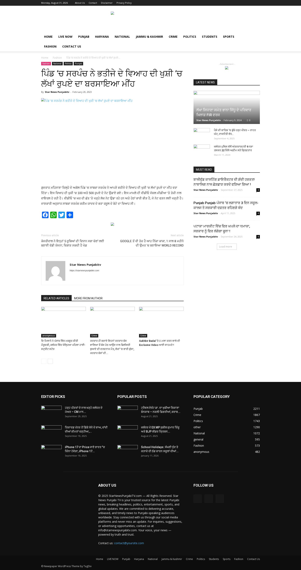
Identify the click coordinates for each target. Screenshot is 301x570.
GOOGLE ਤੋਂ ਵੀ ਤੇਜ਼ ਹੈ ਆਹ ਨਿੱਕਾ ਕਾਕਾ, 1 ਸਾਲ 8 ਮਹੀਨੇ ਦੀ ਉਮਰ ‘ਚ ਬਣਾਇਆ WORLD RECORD (152, 243)
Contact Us (71, 46)
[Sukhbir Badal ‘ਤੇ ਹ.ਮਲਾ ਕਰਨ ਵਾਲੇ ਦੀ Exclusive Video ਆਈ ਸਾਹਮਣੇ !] (161, 322)
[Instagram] (250, 3)
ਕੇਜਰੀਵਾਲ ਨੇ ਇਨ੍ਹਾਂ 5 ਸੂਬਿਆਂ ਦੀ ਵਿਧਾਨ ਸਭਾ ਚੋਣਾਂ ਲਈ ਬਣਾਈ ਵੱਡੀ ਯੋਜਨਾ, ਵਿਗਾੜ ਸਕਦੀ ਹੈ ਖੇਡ (72, 243)
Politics (189, 37)
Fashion (50, 46)
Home (48, 37)
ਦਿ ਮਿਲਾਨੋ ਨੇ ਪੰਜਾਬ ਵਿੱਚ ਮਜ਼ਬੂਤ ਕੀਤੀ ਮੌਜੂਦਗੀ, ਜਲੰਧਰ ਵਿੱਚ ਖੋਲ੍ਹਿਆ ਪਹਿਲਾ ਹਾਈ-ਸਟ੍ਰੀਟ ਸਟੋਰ (63, 345)
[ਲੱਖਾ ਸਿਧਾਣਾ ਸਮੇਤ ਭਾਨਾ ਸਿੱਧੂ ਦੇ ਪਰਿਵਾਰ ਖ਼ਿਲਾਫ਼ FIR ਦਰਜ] (227, 107)
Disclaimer (107, 2)
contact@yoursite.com (129, 543)
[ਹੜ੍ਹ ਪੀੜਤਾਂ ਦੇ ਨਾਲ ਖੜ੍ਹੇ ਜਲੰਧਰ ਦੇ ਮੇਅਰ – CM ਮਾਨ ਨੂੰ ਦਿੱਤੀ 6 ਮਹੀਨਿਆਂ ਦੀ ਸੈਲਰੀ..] (51, 413)
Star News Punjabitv (57, 91)
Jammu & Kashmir (149, 37)
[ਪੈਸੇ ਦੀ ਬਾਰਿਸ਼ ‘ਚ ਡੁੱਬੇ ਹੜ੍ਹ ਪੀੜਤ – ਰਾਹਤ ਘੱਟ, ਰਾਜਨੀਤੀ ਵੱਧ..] (202, 134)
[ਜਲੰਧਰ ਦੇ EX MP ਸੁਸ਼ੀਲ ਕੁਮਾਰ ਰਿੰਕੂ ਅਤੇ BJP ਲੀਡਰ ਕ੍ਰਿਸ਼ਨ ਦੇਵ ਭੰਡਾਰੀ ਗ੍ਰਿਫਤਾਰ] (127, 432)
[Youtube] (257, 3)
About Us (80, 2)
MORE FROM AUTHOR (88, 298)
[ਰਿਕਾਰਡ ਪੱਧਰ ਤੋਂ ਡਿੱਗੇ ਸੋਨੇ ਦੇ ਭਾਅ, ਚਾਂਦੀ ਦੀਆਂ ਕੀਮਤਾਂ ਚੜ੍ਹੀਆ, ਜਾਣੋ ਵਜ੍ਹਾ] (51, 432)
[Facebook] (243, 3)
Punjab (83, 37)
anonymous (48, 335)
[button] (255, 37)
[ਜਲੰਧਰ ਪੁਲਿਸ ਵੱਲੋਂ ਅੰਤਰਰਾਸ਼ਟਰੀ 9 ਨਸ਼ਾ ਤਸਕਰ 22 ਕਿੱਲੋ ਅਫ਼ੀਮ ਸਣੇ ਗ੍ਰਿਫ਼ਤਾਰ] (202, 149)
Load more (225, 246)
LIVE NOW (65, 37)
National (122, 37)
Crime (173, 37)
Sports (228, 37)
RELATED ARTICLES (56, 298)
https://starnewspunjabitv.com (84, 270)
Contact (93, 2)
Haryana (102, 37)
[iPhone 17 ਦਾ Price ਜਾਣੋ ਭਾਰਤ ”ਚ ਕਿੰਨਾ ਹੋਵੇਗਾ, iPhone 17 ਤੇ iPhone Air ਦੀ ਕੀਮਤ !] (51, 452)
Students (209, 37)
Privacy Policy (124, 2)
